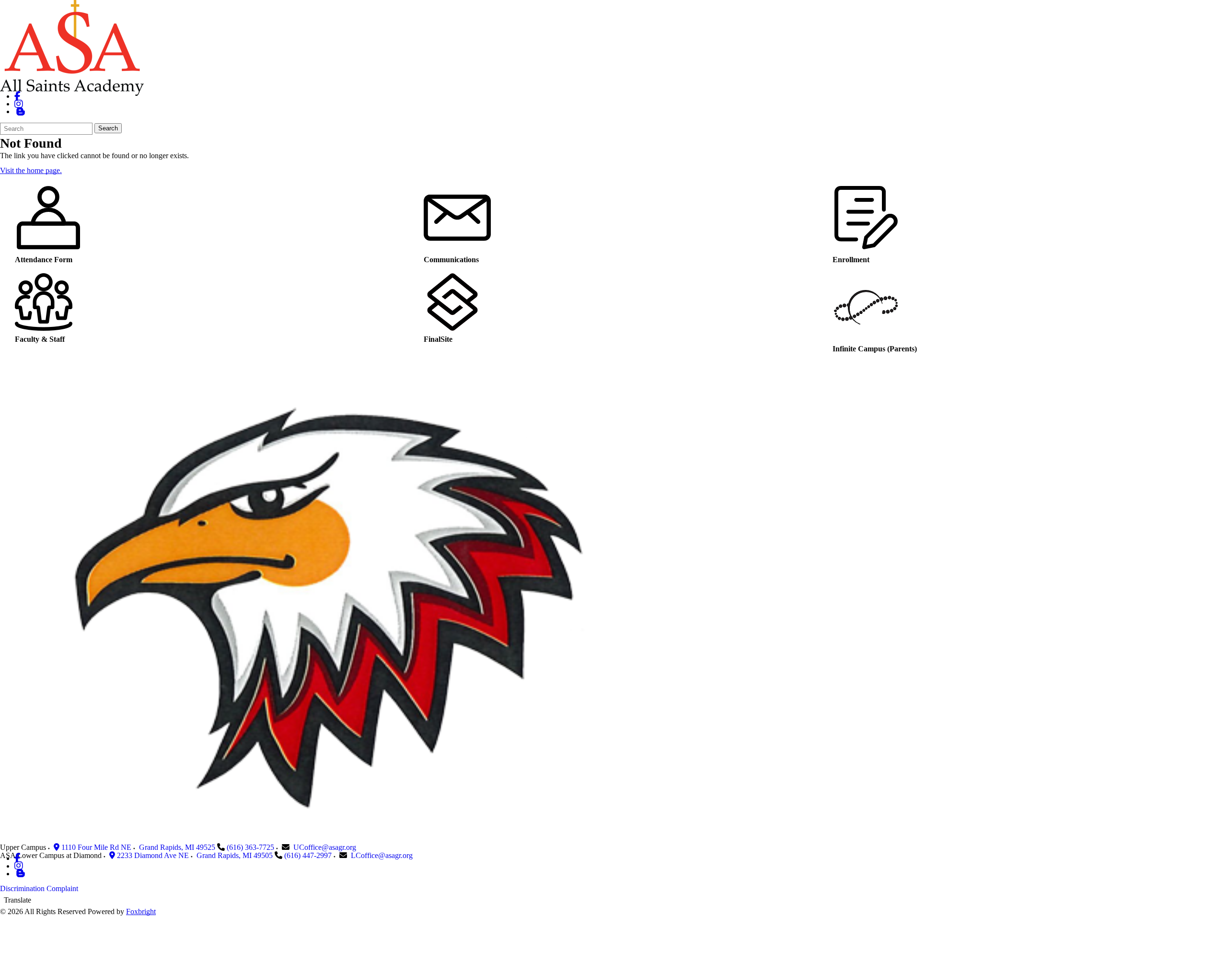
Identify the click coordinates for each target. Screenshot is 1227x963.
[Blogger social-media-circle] (20, 111)
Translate (17, 900)
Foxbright (141, 911)
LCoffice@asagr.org (382, 855)
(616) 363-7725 (250, 847)
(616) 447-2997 (308, 855)
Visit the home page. (31, 170)
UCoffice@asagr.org (324, 847)
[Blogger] (20, 874)
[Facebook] (17, 96)
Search (108, 128)
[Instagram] (18, 104)
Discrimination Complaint (39, 888)
